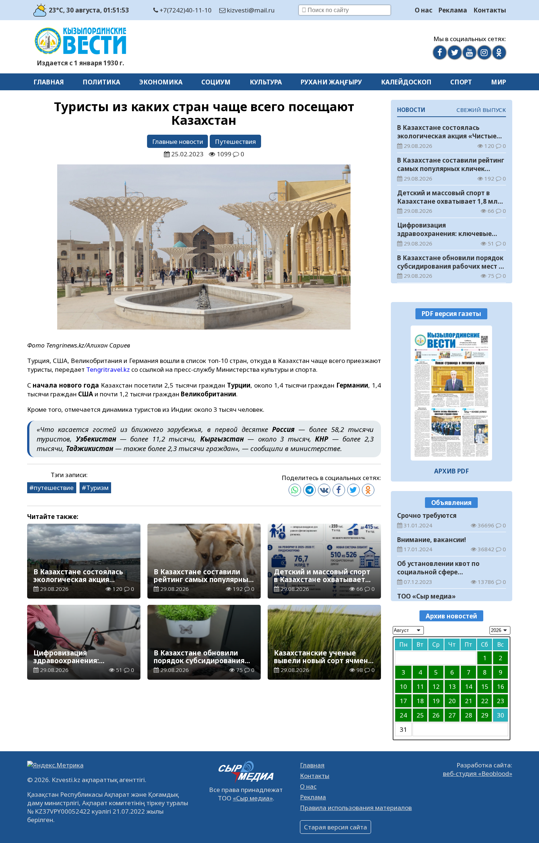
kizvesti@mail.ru (250, 10)
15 (484, 686)
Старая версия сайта (335, 827)
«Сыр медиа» (253, 798)
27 (452, 715)
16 (500, 686)
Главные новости (177, 141)
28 (468, 715)
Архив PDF (451, 471)
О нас (423, 10)
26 (436, 715)
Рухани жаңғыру (331, 82)
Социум (216, 82)
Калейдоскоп (406, 82)
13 (452, 686)
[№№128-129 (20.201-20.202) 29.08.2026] (451, 393)
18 (420, 701)
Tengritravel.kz (108, 369)
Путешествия (235, 141)
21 (468, 701)
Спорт (461, 82)
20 (452, 701)
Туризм (97, 487)
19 (436, 701)
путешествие (54, 487)
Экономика (161, 82)
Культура (266, 82)
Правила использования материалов (356, 807)
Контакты (489, 10)
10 (403, 686)
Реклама (453, 10)
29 (484, 715)
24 (403, 715)
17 (403, 701)
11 (420, 686)
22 (484, 701)
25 (420, 715)
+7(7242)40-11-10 (185, 10)
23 (500, 701)
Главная (48, 82)
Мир (498, 82)
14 (468, 686)
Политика (101, 82)
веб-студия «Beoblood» (477, 773)
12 (436, 686)
